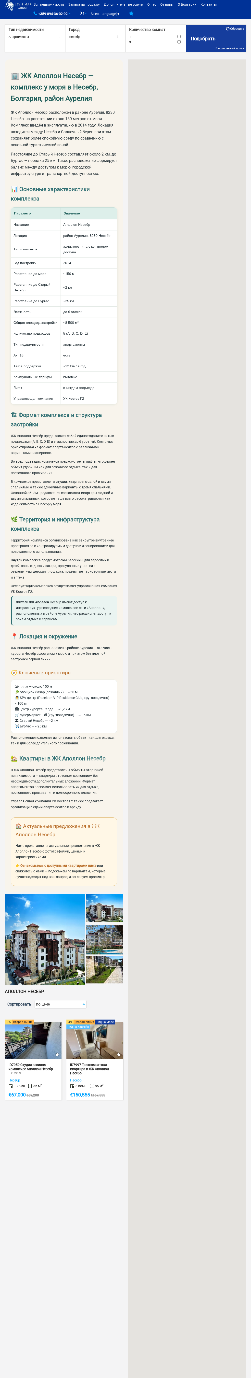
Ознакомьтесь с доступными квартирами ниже (58, 865)
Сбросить (237, 28)
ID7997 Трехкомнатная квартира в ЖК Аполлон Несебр (89, 1069)
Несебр (74, 37)
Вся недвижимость (49, 4)
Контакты (209, 4)
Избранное (131, 15)
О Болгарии (187, 4)
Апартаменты (19, 37)
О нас (151, 4)
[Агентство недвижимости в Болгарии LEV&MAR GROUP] (18, 5)
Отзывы (167, 4)
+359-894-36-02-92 (53, 14)
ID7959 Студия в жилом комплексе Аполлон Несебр (31, 1067)
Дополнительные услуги (123, 4)
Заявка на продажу (84, 4)
